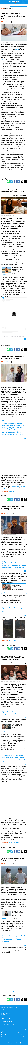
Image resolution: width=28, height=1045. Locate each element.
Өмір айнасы (4, 174)
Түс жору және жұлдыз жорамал (6, 1030)
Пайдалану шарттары (7, 1025)
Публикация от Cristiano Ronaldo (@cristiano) (14, 336)
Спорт (3, 341)
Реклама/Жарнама (7, 1021)
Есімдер (3, 1036)
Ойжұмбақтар (24, 1035)
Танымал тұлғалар (22, 1033)
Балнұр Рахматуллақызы (8, 645)
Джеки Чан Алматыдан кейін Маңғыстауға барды (18, 726)
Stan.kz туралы (5, 1018)
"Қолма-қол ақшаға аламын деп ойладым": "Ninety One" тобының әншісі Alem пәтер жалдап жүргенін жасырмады (18, 915)
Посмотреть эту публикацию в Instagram (12, 317)
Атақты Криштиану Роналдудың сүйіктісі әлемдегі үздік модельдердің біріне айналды (17, 270)
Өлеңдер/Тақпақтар (5, 1035)
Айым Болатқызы (6, 345)
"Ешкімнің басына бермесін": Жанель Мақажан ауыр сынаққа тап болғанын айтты (18, 587)
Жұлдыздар (12, 491)
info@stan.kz (4, 1010)
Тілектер (3, 1033)
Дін (26, 1029)
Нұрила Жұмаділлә (6, 179)
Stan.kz (17, 49)
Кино (17, 843)
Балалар (25, 1036)
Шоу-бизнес (4, 491)
